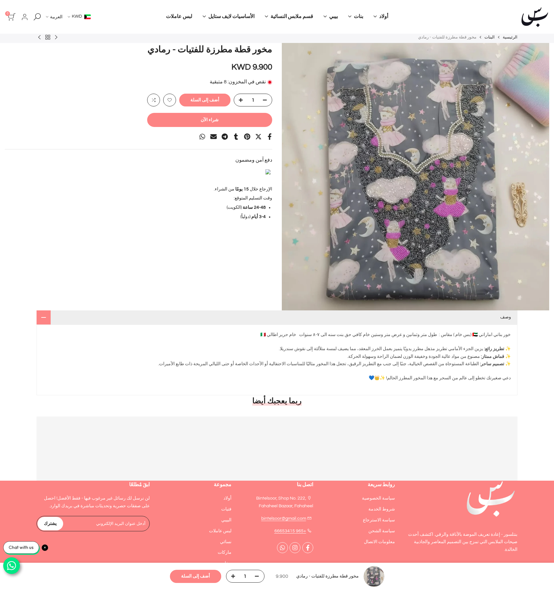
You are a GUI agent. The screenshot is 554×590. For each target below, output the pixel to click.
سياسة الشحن (381, 531)
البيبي (226, 520)
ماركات (224, 552)
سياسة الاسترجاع (379, 520)
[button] (169, 100)
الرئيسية (510, 37)
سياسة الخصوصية (378, 498)
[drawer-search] (37, 17)
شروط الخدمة (381, 509)
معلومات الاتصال (379, 542)
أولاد (227, 498)
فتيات (226, 509)
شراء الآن (210, 120)
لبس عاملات (220, 531)
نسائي (225, 542)
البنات (489, 37)
